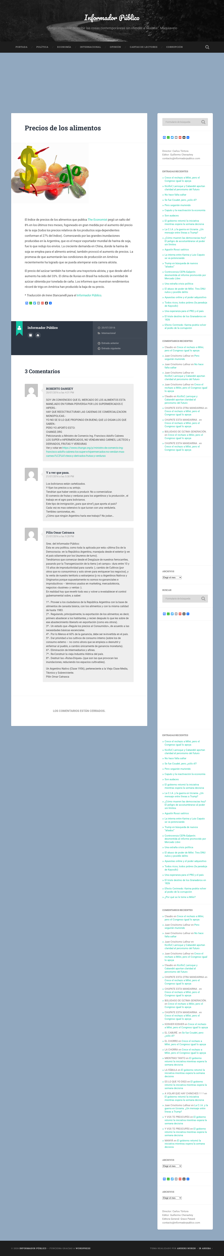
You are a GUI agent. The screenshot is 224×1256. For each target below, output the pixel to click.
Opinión (115, 46)
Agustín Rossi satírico (177, 249)
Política (42, 46)
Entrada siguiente (111, 348)
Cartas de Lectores (143, 46)
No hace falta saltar (175, 194)
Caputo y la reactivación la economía (185, 210)
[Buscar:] (185, 122)
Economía (64, 46)
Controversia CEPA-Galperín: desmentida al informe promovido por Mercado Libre (185, 275)
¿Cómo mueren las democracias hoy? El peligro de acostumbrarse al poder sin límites (185, 241)
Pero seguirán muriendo (178, 205)
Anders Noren (186, 1248)
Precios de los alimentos (63, 127)
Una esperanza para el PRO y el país (184, 311)
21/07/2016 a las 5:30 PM (60, 476)
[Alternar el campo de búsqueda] (207, 47)
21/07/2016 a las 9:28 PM (60, 536)
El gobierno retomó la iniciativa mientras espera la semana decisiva (184, 222)
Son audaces (172, 215)
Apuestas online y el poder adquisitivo (185, 297)
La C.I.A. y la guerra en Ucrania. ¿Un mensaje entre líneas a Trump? (184, 231)
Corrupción (174, 46)
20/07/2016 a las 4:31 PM (60, 392)
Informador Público (112, 17)
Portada (22, 46)
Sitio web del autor (38, 335)
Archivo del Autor (30, 335)
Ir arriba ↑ (206, 1248)
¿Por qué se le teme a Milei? (180, 897)
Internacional (90, 46)
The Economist (97, 219)
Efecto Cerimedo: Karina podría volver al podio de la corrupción (185, 326)
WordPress (83, 1248)
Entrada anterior (110, 343)
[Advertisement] (112, 77)
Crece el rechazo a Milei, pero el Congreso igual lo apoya (182, 179)
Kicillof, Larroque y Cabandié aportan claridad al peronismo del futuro (185, 188)
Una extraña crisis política (179, 283)
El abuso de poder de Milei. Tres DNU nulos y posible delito (185, 290)
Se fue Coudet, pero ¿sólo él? (181, 199)
